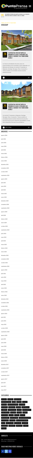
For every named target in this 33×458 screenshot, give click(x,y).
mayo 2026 (3, 146)
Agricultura (18, 399)
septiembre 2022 (5, 266)
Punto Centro (14, 417)
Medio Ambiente (27, 409)
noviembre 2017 (5, 368)
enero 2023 (4, 251)
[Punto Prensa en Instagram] (10, 451)
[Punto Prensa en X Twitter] (6, 451)
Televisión (24, 423)
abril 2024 (3, 215)
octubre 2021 (4, 306)
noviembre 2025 (5, 168)
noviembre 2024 (5, 204)
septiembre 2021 (5, 310)
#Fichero (4, 399)
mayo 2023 (3, 237)
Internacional (12, 409)
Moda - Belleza (5, 412)
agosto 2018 (4, 335)
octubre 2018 (4, 328)
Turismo (26, 425)
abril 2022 (3, 284)
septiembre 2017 (5, 375)
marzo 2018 (4, 353)
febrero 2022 (4, 291)
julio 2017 (3, 382)
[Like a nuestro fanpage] (2, 451)
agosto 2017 (4, 379)
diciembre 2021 (5, 299)
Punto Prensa (8, 127)
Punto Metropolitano (24, 417)
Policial (11, 415)
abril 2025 (3, 189)
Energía (18, 407)
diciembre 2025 (5, 164)
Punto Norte (5, 420)
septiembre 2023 (5, 230)
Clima (13, 401)
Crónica (19, 401)
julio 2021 (3, 317)
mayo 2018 (3, 346)
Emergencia (12, 407)
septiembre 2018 (5, 331)
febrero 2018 (4, 357)
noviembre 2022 (5, 259)
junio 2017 (3, 386)
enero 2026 (4, 160)
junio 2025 (3, 186)
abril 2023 (3, 240)
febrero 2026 (4, 157)
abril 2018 (3, 350)
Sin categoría (9, 423)
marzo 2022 (4, 288)
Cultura (25, 401)
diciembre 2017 (5, 364)
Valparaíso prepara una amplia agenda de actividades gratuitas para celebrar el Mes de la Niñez (17, 15)
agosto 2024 (4, 211)
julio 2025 (3, 182)
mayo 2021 (3, 324)
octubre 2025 (4, 171)
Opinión (25, 412)
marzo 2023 (4, 244)
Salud (3, 423)
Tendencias (4, 425)
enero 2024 (4, 222)
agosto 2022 (4, 270)
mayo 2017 (3, 390)
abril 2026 (3, 150)
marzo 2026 (4, 153)
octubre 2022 (4, 262)
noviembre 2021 (5, 302)
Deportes (4, 404)
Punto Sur (12, 420)
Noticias (19, 412)
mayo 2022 (3, 280)
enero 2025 (4, 197)
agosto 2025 (4, 179)
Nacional (13, 412)
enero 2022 (4, 295)
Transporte (12, 425)
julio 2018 (3, 339)
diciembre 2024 (5, 200)
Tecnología (18, 423)
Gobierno (4, 409)
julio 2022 (3, 273)
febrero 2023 (4, 248)
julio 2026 (3, 139)
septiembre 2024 (5, 208)
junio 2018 (3, 342)
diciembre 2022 (5, 255)
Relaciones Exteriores (22, 420)
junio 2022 (3, 277)
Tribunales (19, 425)
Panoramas (4, 415)
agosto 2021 (4, 313)
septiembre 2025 (5, 175)
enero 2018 (4, 360)
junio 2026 (3, 142)
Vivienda (4, 428)
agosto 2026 (4, 135)
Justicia (19, 409)
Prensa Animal (5, 417)
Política (17, 415)
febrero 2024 (4, 219)
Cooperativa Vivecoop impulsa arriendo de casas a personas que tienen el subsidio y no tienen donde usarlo (18, 55)
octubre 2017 (4, 371)
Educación (4, 407)
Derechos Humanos (13, 404)
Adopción (10, 399)
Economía (22, 404)
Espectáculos (25, 407)
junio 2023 (3, 233)
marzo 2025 (4, 193)
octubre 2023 (4, 226)
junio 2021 (3, 320)
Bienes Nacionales (6, 401)
